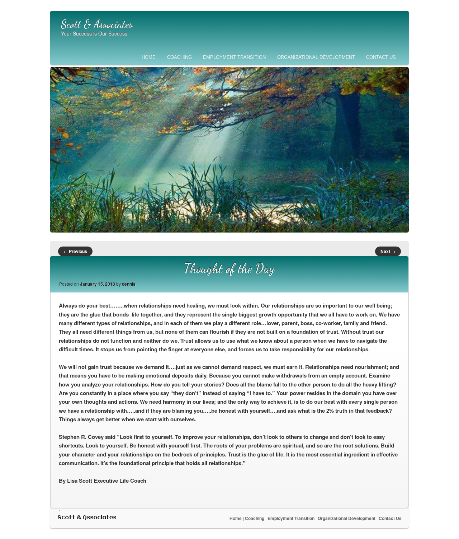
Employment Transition (234, 57)
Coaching (179, 57)
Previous (75, 251)
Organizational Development (316, 57)
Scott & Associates (97, 24)
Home (149, 57)
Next (388, 251)
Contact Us (381, 57)
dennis (129, 284)
